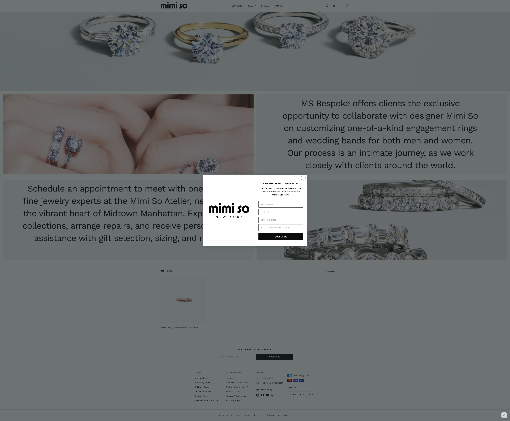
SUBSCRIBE (281, 236)
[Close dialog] (303, 178)
